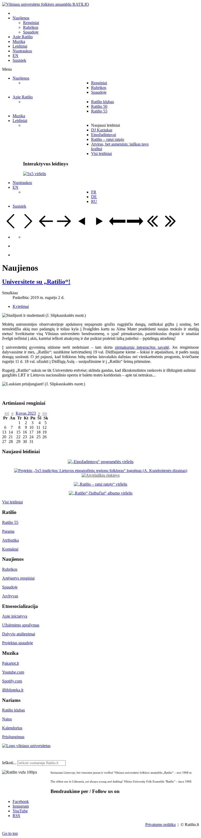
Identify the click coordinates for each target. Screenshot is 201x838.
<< (6, 413)
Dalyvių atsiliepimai (18, 634)
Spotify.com (12, 681)
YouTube (20, 811)
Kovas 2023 (26, 413)
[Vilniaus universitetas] (26, 745)
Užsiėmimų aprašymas (20, 625)
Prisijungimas (13, 737)
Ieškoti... (9, 763)
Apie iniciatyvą (14, 616)
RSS (16, 815)
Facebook (21, 801)
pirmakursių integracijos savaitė (142, 347)
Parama (8, 531)
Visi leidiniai (12, 502)
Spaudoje (10, 587)
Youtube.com (13, 672)
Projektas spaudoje (17, 643)
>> (44, 413)
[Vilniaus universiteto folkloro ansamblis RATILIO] (45, 4)
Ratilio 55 (10, 522)
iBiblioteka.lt (12, 690)
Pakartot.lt (10, 663)
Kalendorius (12, 728)
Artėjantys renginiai (18, 578)
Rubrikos (9, 569)
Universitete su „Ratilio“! (36, 281)
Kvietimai (21, 306)
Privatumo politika (160, 824)
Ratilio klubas (13, 710)
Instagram (21, 806)
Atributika (10, 540)
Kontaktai (10, 549)
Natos (7, 719)
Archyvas (10, 596)
